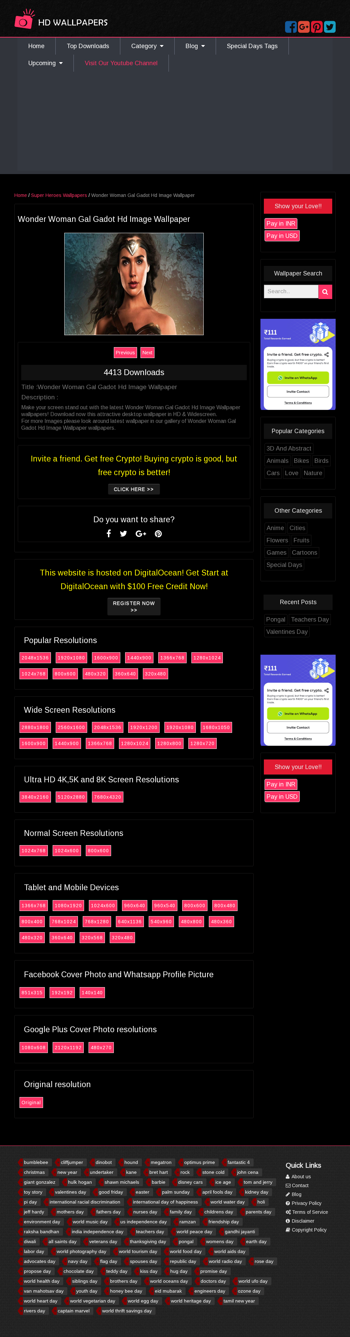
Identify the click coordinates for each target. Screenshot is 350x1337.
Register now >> (134, 606)
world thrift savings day (127, 1310)
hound (131, 1162)
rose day (264, 1261)
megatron (161, 1162)
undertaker (101, 1172)
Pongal (275, 619)
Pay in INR (281, 223)
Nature (313, 473)
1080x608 (34, 1047)
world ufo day (253, 1281)
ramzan (187, 1221)
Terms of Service (309, 1212)
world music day (90, 1221)
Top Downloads (88, 46)
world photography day (81, 1251)
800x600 (65, 674)
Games (276, 552)
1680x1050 (216, 727)
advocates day (39, 1261)
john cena (247, 1172)
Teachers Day (310, 619)
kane (131, 1172)
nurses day (145, 1211)
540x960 (161, 921)
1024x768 (34, 674)
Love (291, 473)
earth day (256, 1241)
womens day (219, 1241)
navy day (78, 1261)
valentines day (70, 1192)
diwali (30, 1241)
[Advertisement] (175, 123)
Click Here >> (134, 489)
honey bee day (126, 1291)
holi (261, 1202)
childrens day (218, 1211)
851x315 (32, 992)
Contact (300, 1185)
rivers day (34, 1310)
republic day (183, 1261)
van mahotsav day (44, 1291)
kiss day (149, 1271)
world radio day (225, 1261)
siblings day (84, 1281)
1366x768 (172, 657)
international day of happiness (165, 1202)
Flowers (277, 540)
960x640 (134, 905)
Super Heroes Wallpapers (59, 195)
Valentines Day (287, 631)
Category (145, 46)
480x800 (191, 921)
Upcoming (43, 63)
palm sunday (176, 1192)
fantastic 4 (239, 1162)
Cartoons (304, 552)
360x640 (125, 674)
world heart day (40, 1301)
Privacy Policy (306, 1203)
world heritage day (191, 1301)
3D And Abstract (289, 448)
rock (185, 1172)
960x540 (164, 905)
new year (67, 1172)
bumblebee (36, 1162)
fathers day (108, 1211)
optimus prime (199, 1162)
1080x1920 (68, 905)
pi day (30, 1202)
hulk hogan (80, 1182)
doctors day (213, 1281)
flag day (108, 1261)
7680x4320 (107, 797)
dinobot (104, 1162)
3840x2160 (35, 797)
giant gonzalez (39, 1182)
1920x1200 (144, 727)
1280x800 (169, 743)
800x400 (32, 921)
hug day (179, 1271)
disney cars (190, 1182)
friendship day (223, 1221)
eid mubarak (168, 1291)
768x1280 (97, 921)
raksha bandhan (41, 1231)
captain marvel (74, 1310)
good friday (111, 1192)
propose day (37, 1271)
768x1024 (64, 921)
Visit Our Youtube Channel (121, 63)
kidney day (256, 1192)
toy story (33, 1192)
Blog (193, 46)
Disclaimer (302, 1221)
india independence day (97, 1231)
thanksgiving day (148, 1241)
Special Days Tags (252, 46)
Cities (297, 528)
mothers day (70, 1211)
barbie (158, 1182)
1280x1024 (207, 657)
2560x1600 (71, 727)
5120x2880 (71, 797)
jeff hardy (34, 1211)
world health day (41, 1281)
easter (142, 1192)
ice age (223, 1182)
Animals (277, 460)
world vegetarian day (92, 1301)
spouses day (143, 1261)
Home (36, 46)
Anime (275, 528)
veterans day (103, 1241)
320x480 (155, 674)
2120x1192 (68, 1047)
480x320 (95, 674)
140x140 (92, 992)
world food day (186, 1251)
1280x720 (202, 743)
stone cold (213, 1172)
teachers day (150, 1231)
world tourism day (138, 1251)
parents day (258, 1211)
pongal (186, 1241)
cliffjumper (72, 1162)
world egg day (143, 1301)
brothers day (123, 1281)
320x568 (92, 937)
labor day (34, 1251)
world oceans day (169, 1281)
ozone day (249, 1291)
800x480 (224, 905)
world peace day (194, 1231)
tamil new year (239, 1301)
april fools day (217, 1192)
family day (181, 1211)
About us (301, 1176)
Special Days (284, 564)
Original (31, 1102)
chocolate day (79, 1271)
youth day (86, 1291)
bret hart (158, 1172)
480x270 (101, 1047)
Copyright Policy (309, 1230)
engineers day (209, 1291)
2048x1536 (35, 657)
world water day (228, 1202)
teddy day (116, 1271)
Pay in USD (282, 235)
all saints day (63, 1241)
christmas (34, 1172)
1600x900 (106, 657)
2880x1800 (35, 727)
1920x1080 (71, 657)
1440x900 (139, 657)
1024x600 (67, 850)
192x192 (62, 992)
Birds (321, 460)
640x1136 (130, 921)
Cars (273, 473)
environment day (42, 1221)
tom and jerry (258, 1182)
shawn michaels (122, 1182)
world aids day (229, 1251)
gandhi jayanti (240, 1231)
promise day (213, 1271)
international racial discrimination (85, 1202)
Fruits (301, 540)
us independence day (143, 1221)
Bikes (301, 460)
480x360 (221, 921)
